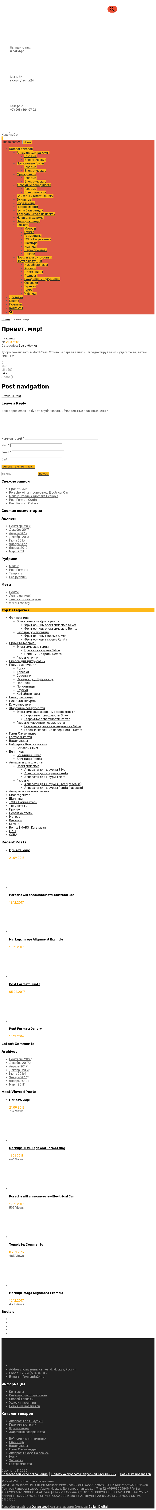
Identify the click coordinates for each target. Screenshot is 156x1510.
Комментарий (13, 438)
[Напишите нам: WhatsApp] (16, 72)
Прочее (29, 254)
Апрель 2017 (18, 533)
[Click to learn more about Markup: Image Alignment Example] (23, 932)
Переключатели (35, 250)
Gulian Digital (98, 1506)
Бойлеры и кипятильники (27, 1438)
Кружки (30, 268)
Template (15, 573)
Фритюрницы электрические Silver (50, 625)
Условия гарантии (22, 1402)
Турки (28, 290)
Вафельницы (26, 203)
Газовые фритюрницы (33, 632)
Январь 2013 (18, 544)
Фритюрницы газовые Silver (45, 636)
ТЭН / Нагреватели (37, 239)
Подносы (30, 275)
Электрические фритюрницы (38, 621)
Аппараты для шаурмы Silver (45, 769)
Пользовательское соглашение (25, 1474)
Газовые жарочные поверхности (41, 722)
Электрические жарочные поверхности (46, 712)
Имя (6, 445)
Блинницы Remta (29, 759)
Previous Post (11, 396)
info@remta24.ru (32, 1376)
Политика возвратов (24, 1406)
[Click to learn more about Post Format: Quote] (23, 976)
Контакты (16, 308)
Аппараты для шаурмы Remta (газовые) (53, 788)
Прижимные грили (22, 643)
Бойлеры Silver (27, 748)
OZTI (12, 831)
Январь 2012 (18, 548)
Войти (14, 592)
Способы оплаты (21, 1399)
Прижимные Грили (30, 163)
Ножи (13, 1456)
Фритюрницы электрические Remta (50, 628)
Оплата (14, 301)
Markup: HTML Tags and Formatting (37, 1148)
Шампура (30, 243)
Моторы (30, 228)
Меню (27, 142)
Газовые (30, 156)
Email (6, 452)
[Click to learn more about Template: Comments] (23, 1237)
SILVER (14, 824)
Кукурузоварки (20, 704)
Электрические (35, 160)
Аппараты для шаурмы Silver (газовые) (52, 784)
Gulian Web (40, 1506)
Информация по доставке (28, 1395)
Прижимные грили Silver (42, 650)
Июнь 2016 (17, 540)
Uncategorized (19, 795)
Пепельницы (33, 272)
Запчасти (23, 225)
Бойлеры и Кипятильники (35, 196)
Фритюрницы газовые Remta (45, 639)
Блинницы (24, 199)
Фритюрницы (26, 174)
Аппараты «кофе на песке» (36, 214)
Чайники (30, 293)
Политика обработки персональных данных (83, 1474)
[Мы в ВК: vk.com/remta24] (18, 102)
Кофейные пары (36, 264)
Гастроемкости (27, 207)
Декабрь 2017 (19, 529)
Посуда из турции (29, 261)
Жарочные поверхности (34, 185)
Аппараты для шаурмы (33, 152)
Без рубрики (28, 345)
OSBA (13, 835)
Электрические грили (33, 647)
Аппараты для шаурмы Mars (44, 777)
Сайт (5, 459)
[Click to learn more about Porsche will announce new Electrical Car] (23, 887)
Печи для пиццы (28, 221)
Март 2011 (16, 551)
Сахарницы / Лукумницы (42, 279)
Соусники (31, 283)
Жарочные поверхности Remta (47, 719)
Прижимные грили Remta (43, 654)
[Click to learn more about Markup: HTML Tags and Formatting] (23, 1140)
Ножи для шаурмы (30, 217)
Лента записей (20, 595)
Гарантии (15, 304)
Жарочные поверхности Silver (46, 715)
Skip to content (11, 142)
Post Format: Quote (23, 500)
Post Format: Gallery (23, 503)
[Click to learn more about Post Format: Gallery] (23, 1021)
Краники (30, 246)
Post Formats (18, 570)
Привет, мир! (18, 489)
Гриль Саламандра (30, 210)
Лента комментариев (25, 599)
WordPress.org (19, 603)
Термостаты (32, 236)
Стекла (29, 232)
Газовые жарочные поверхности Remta (53, 730)
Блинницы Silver (29, 755)
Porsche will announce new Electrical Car (38, 492)
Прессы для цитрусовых (34, 257)
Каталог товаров (21, 149)
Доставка (16, 297)
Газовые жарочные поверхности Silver (52, 726)
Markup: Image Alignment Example (33, 496)
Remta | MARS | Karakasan (27, 827)
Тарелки (30, 286)
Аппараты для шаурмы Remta (46, 773)
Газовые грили (27, 657)
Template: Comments (26, 1244)
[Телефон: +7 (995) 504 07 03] (19, 131)
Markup (14, 566)
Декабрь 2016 (19, 537)
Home (6, 319)
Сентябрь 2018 (20, 526)
